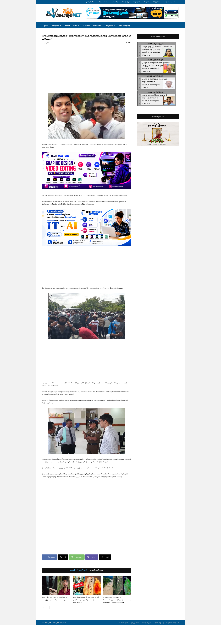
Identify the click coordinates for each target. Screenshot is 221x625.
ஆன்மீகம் (86, 25)
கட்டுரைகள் (136, 2)
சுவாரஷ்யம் (97, 25)
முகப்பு (46, 25)
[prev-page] (43, 607)
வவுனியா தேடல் (114, 2)
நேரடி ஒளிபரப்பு (103, 2)
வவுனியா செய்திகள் (172, 623)
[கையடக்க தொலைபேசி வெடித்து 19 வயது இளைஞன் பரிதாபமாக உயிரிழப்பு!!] (56, 585)
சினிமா (67, 25)
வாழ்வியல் (109, 25)
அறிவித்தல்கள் (156, 2)
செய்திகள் (55, 25)
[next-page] (47, 607)
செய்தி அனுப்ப (126, 2)
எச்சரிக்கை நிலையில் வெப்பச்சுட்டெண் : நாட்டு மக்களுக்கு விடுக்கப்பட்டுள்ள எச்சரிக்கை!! (86, 599)
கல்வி (75, 25)
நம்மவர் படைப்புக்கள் (169, 2)
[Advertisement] (87, 50)
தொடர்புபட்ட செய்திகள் (78, 570)
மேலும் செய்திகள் (96, 570)
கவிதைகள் (145, 2)
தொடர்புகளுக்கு (124, 25)
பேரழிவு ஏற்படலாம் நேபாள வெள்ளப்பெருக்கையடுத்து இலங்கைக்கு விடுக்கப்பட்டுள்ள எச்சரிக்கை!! (116, 599)
